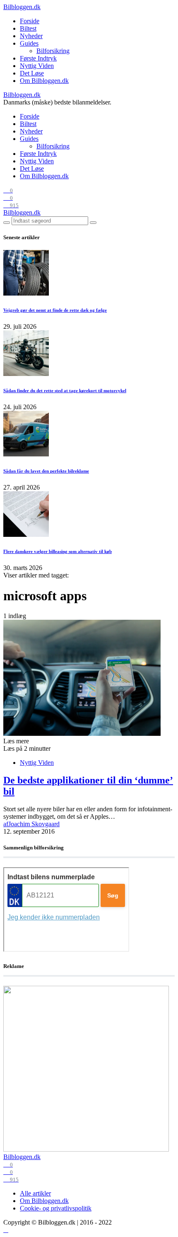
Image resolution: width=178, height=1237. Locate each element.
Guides (29, 43)
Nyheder (31, 35)
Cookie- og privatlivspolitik (55, 1208)
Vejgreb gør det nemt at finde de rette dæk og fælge (55, 310)
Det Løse (32, 73)
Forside (29, 20)
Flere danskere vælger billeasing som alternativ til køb (57, 551)
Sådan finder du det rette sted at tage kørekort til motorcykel (64, 390)
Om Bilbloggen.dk (44, 80)
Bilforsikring (53, 50)
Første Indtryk (38, 58)
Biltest (28, 28)
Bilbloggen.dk (22, 6)
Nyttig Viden (37, 65)
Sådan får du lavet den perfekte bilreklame (46, 470)
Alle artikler (35, 1193)
